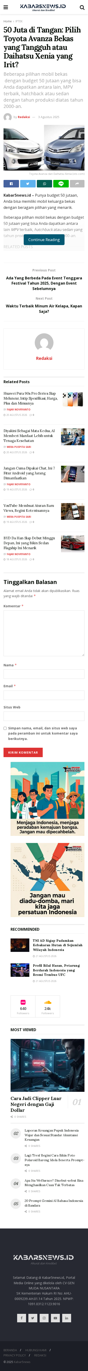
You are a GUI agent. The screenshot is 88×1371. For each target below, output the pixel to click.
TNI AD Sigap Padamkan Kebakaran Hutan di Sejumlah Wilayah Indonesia (58, 945)
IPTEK (19, 21)
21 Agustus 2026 (46, 956)
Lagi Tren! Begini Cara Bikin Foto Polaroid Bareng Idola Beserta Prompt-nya (54, 1160)
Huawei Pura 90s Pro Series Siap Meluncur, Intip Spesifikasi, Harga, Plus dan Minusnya (31, 398)
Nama (10, 665)
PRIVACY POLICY (15, 1355)
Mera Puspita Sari (19, 447)
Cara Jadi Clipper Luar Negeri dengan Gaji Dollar (36, 1104)
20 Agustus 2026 (16, 415)
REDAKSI (40, 1355)
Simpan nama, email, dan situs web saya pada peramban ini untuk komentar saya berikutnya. (43, 733)
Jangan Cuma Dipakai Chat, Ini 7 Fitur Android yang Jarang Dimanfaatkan (29, 473)
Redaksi (24, 117)
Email (10, 686)
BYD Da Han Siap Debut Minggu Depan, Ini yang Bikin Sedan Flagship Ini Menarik (29, 543)
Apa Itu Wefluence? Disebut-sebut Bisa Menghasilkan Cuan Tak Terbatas (54, 1182)
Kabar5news (22, 1362)
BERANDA (10, 1350)
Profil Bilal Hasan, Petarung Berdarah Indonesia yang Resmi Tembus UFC (56, 970)
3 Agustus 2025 (48, 117)
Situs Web (12, 707)
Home (8, 21)
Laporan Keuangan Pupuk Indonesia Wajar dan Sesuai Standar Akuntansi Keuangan (52, 1135)
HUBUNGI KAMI (35, 1350)
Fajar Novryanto (19, 409)
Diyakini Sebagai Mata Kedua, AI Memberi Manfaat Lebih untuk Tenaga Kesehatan (29, 436)
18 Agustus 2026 (16, 559)
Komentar (14, 606)
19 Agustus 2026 (16, 489)
